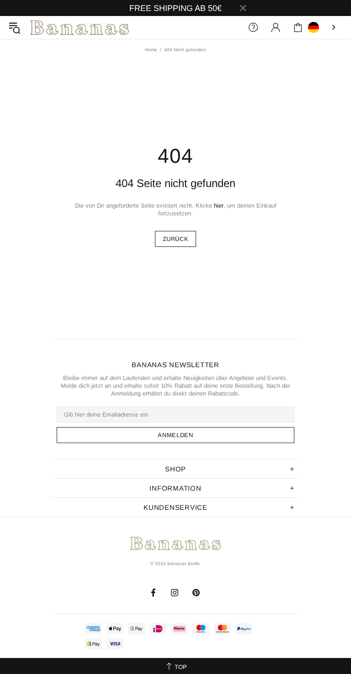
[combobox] (322, 27)
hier (218, 205)
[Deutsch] (322, 27)
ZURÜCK (176, 238)
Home (151, 49)
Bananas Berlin (79, 27)
